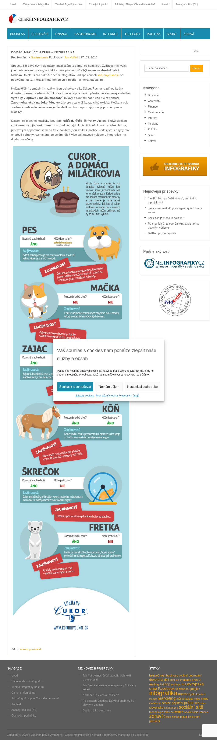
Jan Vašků (71, 57)
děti (166, 679)
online (197, 698)
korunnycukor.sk (108, 75)
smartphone (171, 707)
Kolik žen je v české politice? (166, 218)
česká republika (181, 716)
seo (196, 703)
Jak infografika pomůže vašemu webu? (35, 698)
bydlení (183, 675)
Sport (172, 34)
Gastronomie (85, 34)
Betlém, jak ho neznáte (162, 233)
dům (172, 679)
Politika (153, 34)
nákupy (189, 698)
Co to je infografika (23, 692)
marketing (167, 698)
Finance (61, 34)
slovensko (156, 707)
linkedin (153, 698)
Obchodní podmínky (23, 715)
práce (188, 703)
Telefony (132, 34)
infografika (163, 692)
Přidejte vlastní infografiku (27, 681)
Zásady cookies (85, 395)
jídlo (192, 694)
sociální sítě (191, 707)
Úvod (14, 675)
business (172, 675)
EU (184, 684)
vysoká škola (191, 712)
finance (184, 688)
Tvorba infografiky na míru (27, 687)
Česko (167, 716)
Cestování (39, 34)
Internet (110, 34)
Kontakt (16, 704)
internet (183, 694)
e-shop (165, 684)
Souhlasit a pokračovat (75, 386)
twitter (178, 712)
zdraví (156, 716)
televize (169, 712)
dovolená (156, 679)
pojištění (177, 703)
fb (176, 688)
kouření (200, 694)
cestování (195, 675)
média (180, 698)
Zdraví (189, 34)
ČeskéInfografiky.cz (38, 18)
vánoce (203, 712)
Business (17, 34)
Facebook (166, 688)
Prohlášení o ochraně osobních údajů (117, 395)
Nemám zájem (109, 386)
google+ (194, 688)
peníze (166, 703)
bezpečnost (157, 675)
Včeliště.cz (142, 734)
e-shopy (176, 684)
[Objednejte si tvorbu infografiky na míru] (175, 175)
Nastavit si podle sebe (142, 386)
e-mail (195, 680)
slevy (203, 703)
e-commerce (183, 679)
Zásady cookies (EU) (24, 709)
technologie (156, 712)
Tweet (195, 51)
